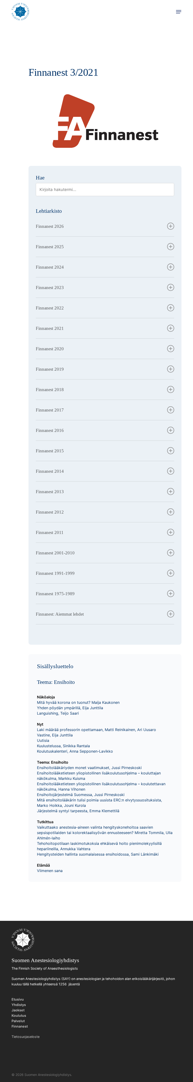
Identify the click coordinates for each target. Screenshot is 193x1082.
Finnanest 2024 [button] (50, 267)
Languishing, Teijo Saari (58, 713)
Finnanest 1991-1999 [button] (55, 573)
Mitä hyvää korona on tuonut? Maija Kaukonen (78, 702)
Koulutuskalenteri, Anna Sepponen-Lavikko (75, 751)
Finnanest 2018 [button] (50, 389)
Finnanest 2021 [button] (50, 328)
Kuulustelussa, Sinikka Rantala (63, 745)
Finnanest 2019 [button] (50, 369)
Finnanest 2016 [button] (50, 430)
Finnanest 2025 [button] (50, 246)
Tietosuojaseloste (26, 1037)
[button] (178, 11)
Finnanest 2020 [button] (50, 348)
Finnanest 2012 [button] (50, 512)
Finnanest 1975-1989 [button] (55, 593)
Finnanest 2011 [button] (50, 532)
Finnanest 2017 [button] (50, 410)
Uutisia (43, 740)
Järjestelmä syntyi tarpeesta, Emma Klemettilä (78, 810)
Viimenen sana (50, 870)
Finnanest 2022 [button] (50, 307)
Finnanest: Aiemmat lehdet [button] (60, 614)
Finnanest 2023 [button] (50, 287)
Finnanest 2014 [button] (50, 471)
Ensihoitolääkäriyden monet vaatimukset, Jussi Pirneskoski (89, 767)
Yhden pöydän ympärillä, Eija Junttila (70, 707)
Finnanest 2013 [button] (50, 491)
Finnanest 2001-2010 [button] (55, 552)
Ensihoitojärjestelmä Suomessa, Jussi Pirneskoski (81, 794)
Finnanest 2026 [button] (50, 226)
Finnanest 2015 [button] (50, 450)
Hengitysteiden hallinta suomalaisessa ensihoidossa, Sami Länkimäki (98, 854)
